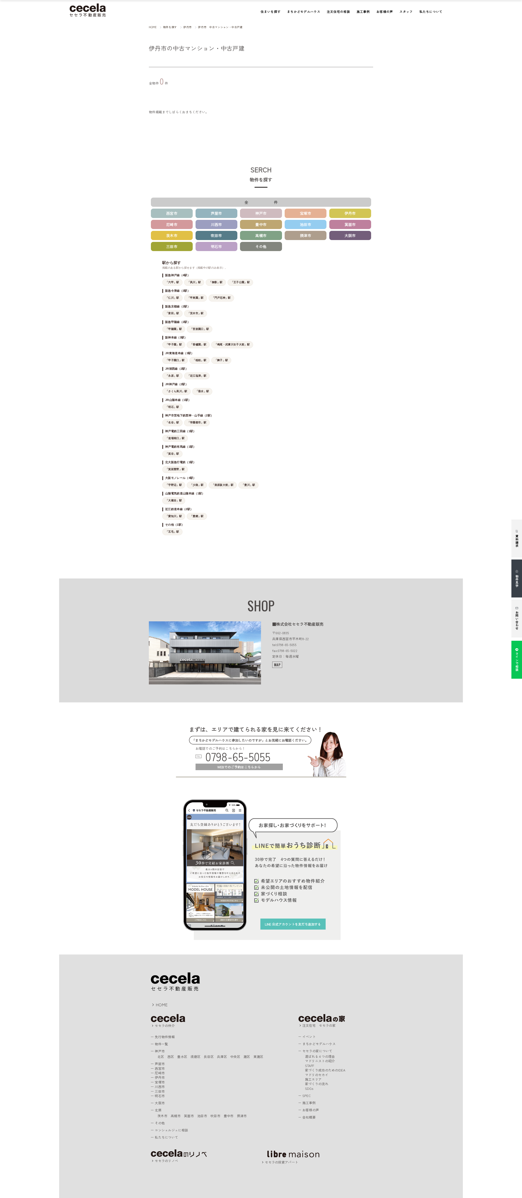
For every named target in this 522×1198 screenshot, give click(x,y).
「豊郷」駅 (197, 516)
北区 (160, 1056)
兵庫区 (222, 1056)
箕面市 (350, 224)
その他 (261, 246)
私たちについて (431, 11)
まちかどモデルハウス (303, 11)
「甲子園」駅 (174, 344)
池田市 (305, 224)
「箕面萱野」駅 (175, 469)
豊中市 (261, 224)
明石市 (216, 246)
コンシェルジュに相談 (171, 1130)
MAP (277, 664)
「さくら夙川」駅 (176, 391)
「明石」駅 (172, 407)
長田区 (209, 1056)
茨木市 (171, 235)
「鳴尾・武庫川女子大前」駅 (232, 344)
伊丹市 (350, 213)
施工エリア (313, 1079)
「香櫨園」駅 (198, 344)
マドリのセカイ (316, 1074)
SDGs (309, 1088)
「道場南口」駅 (175, 438)
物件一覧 (161, 1043)
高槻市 (261, 235)
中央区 (235, 1056)
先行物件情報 (165, 1036)
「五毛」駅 (172, 531)
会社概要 (309, 1117)
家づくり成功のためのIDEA (325, 1070)
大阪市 (350, 235)
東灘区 (258, 1056)
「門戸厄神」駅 (221, 297)
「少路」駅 (197, 485)
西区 (170, 1056)
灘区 (246, 1056)
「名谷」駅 (172, 422)
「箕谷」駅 (172, 453)
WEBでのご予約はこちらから (239, 766)
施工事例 (363, 11)
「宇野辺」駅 (174, 485)
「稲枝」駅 (199, 360)
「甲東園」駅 (195, 297)
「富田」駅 (172, 313)
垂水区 (182, 1056)
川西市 (216, 224)
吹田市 (216, 235)
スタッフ (406, 11)
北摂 (158, 1110)
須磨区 (195, 1056)
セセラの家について (317, 1050)
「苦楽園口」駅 (199, 329)
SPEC (306, 1095)
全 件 (266, 202)
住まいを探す (271, 11)
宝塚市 (305, 213)
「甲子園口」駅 (175, 360)
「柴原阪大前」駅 (223, 485)
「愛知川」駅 (174, 516)
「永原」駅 (172, 375)
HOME (162, 1005)
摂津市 (305, 235)
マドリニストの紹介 (320, 1060)
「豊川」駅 (248, 485)
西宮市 (171, 213)
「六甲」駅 (172, 282)
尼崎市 (171, 224)
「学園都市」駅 (196, 422)
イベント (309, 1036)
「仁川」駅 (172, 297)
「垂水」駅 (202, 391)
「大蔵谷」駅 (174, 500)
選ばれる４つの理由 (320, 1056)
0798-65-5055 (237, 756)
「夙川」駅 (194, 282)
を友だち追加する (293, 924)
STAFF (309, 1065)
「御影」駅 (216, 282)
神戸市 (261, 213)
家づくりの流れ (316, 1083)
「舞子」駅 (221, 360)
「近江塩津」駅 (196, 375)
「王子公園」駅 (240, 282)
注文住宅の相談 (338, 11)
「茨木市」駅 (195, 313)
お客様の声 (384, 11)
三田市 (171, 246)
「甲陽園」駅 (174, 329)
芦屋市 (216, 213)
